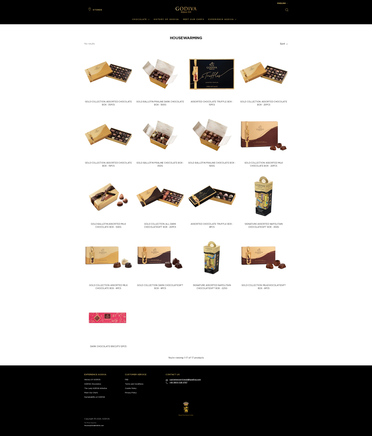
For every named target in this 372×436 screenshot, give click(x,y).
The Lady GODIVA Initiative (95, 388)
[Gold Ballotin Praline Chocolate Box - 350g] (160, 135)
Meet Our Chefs (91, 393)
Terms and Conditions (134, 384)
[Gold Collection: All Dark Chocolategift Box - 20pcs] (160, 196)
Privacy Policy (130, 393)
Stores (97, 10)
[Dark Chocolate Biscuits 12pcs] (108, 319)
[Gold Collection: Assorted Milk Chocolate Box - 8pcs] (108, 257)
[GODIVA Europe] (186, 9)
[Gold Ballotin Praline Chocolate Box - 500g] (212, 135)
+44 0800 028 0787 (178, 382)
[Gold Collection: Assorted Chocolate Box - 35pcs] (108, 74)
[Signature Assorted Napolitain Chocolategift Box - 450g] (264, 196)
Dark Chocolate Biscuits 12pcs (108, 347)
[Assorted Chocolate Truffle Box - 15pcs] (212, 74)
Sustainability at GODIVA (94, 397)
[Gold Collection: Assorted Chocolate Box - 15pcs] (108, 135)
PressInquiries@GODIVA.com (94, 425)
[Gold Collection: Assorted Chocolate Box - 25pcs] (264, 74)
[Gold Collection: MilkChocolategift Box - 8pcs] (264, 257)
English (281, 3)
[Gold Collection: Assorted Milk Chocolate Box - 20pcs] (264, 135)
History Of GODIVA (92, 380)
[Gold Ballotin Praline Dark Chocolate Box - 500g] (160, 74)
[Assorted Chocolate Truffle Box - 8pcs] (212, 196)
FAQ (126, 380)
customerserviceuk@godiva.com (185, 380)
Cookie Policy (130, 388)
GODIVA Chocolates (92, 384)
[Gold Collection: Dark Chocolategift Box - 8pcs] (160, 257)
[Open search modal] (287, 10)
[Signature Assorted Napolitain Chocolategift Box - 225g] (212, 257)
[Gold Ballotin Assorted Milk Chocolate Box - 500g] (108, 196)
